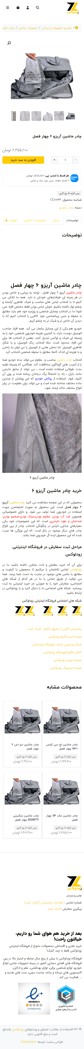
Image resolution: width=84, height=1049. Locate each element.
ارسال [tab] (56, 220)
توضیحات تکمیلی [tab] (35, 220)
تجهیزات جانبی (28, 27)
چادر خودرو (7, 27)
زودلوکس (18, 1029)
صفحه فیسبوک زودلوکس (66, 667)
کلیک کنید (54, 908)
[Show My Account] (27, 8)
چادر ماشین (64, 359)
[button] (9, 43)
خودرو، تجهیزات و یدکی (57, 27)
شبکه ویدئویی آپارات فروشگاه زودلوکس (57, 644)
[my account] (27, 8)
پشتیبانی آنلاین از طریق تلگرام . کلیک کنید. (54, 628)
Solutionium (29, 1041)
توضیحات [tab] (72, 220)
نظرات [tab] (11, 220)
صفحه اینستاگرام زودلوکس (65, 636)
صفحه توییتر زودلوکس (67, 660)
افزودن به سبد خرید (23, 159)
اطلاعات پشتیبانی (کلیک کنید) (43, 902)
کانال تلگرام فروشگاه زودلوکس (62, 652)
